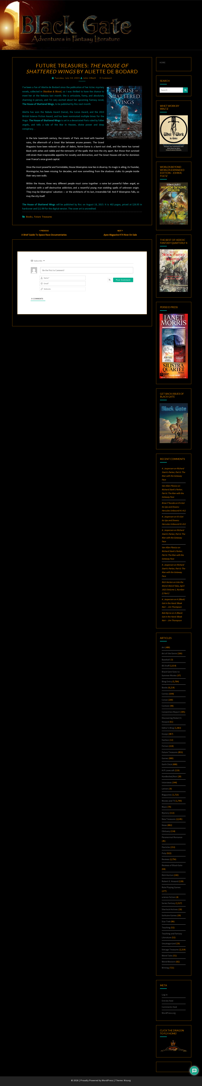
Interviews (167, 782)
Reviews (165, 859)
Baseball (166, 659)
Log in (165, 994)
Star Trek (166, 921)
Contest (165, 705)
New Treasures (168, 819)
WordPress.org (169, 1013)
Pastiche (166, 847)
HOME (162, 62)
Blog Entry (167, 681)
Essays (165, 733)
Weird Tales (167, 955)
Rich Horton (167, 875)
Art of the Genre (169, 653)
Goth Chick (167, 764)
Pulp (164, 853)
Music (164, 806)
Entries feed (167, 1000)
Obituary (166, 831)
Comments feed (169, 1006)
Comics (165, 693)
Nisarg (127, 1080)
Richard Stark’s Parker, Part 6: (173, 493)
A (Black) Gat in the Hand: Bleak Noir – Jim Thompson (173, 603)
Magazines (167, 794)
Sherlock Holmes (170, 909)
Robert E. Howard (170, 881)
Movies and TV (168, 800)
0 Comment (106, 78)
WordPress (107, 1080)
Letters (165, 788)
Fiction (165, 746)
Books (29, 216)
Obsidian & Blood (52, 91)
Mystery (165, 812)
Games (165, 758)
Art (163, 647)
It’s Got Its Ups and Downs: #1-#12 (174, 507)
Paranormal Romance (172, 837)
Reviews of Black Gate (172, 865)
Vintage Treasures (170, 949)
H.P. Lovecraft (168, 770)
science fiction (168, 897)
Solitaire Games (169, 915)
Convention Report (171, 711)
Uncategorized (169, 943)
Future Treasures (43, 216)
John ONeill (89, 78)
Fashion (165, 740)
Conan (165, 699)
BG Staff (165, 665)
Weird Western (168, 961)
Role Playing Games (171, 887)
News (164, 825)
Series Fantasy (168, 903)
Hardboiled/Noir (169, 776)
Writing (165, 967)
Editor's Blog (168, 727)
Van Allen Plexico (169, 547)
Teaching (166, 927)
